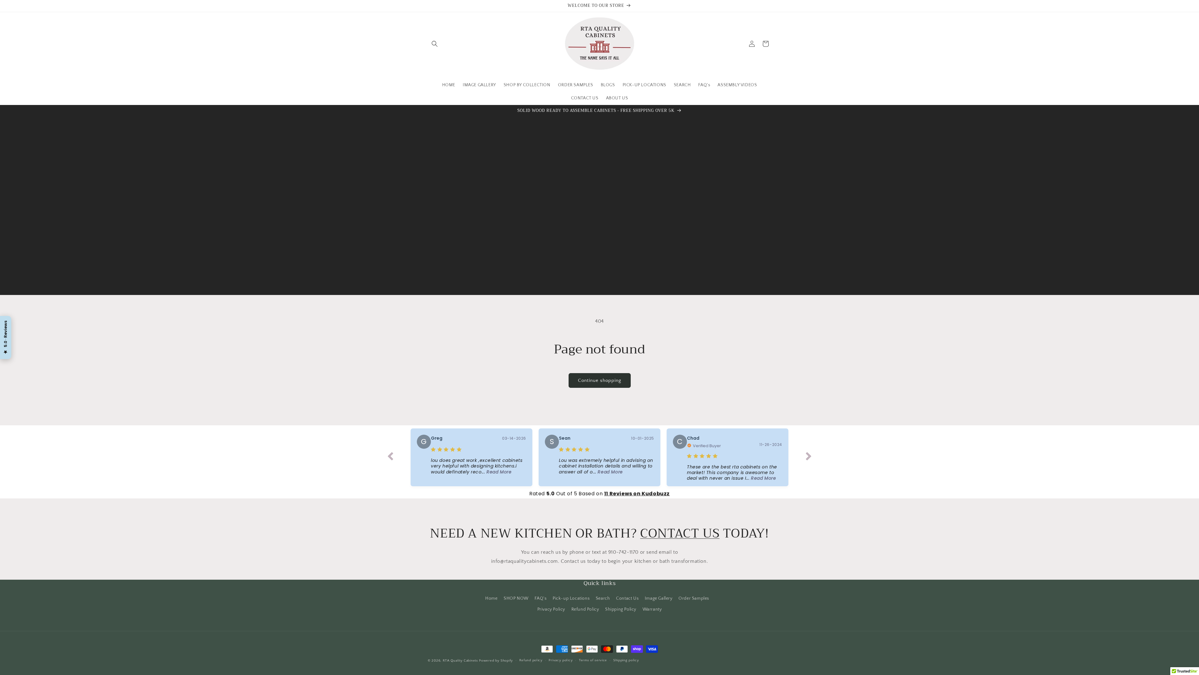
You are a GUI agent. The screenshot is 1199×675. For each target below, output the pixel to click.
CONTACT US (679, 533)
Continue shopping (599, 380)
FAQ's (540, 598)
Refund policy (531, 660)
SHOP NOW (516, 598)
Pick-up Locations (571, 598)
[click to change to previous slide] (390, 457)
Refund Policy (585, 609)
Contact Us (627, 598)
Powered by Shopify (496, 660)
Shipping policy (626, 660)
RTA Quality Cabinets (460, 660)
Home (491, 598)
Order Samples (693, 598)
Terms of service (593, 660)
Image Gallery (659, 598)
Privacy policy (561, 660)
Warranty (652, 609)
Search (603, 598)
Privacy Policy (551, 609)
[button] (435, 44)
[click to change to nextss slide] (808, 457)
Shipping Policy (620, 609)
